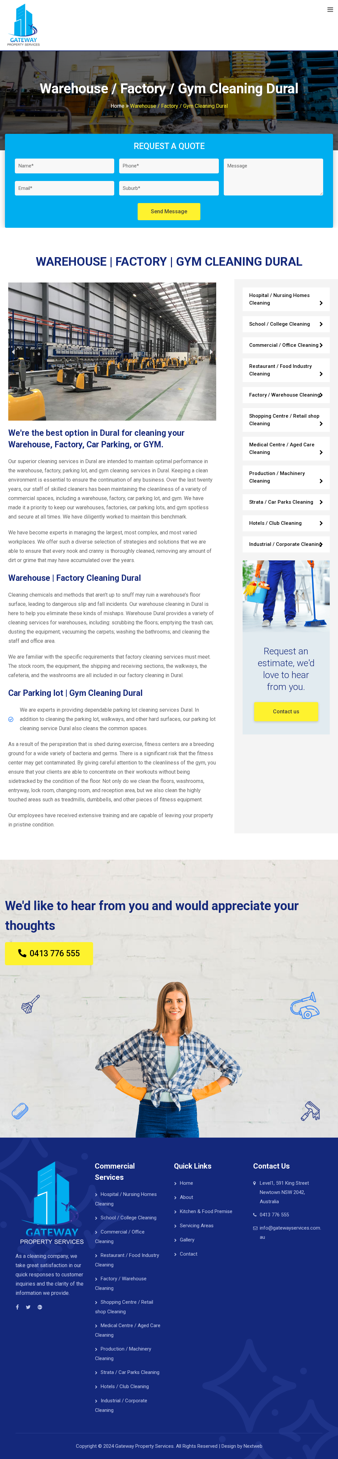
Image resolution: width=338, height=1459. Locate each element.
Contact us (286, 711)
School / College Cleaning (279, 324)
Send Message (169, 211)
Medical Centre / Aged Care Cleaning (282, 448)
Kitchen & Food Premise (206, 1211)
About (186, 1197)
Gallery (187, 1240)
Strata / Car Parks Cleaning (281, 502)
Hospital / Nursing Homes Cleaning (279, 299)
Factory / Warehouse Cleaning (284, 395)
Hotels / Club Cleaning (275, 523)
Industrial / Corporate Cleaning (285, 544)
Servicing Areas (197, 1226)
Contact (188, 1254)
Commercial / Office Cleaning (284, 345)
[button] (13, 351)
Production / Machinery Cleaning (277, 477)
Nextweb (253, 1446)
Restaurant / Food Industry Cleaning (280, 370)
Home (186, 1183)
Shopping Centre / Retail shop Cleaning (284, 420)
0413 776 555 (274, 1215)
